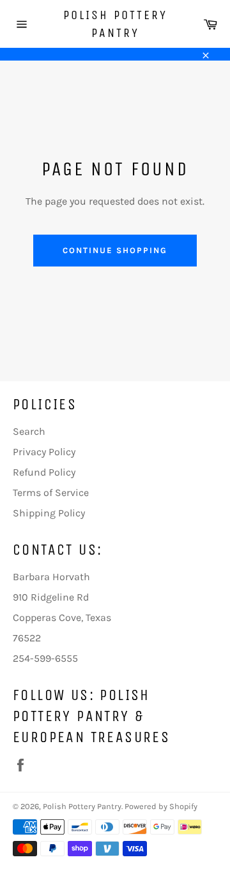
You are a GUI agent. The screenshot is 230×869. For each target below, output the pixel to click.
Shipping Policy (49, 513)
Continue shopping (115, 250)
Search (29, 431)
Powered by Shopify (161, 806)
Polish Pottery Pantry (115, 24)
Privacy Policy (44, 452)
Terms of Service (51, 492)
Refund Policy (44, 472)
